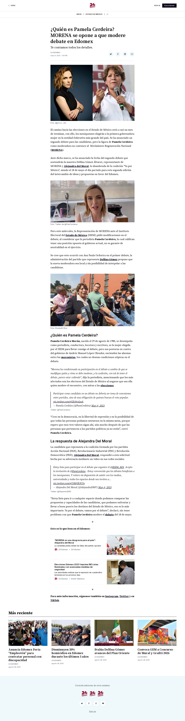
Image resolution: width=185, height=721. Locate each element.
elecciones (107, 385)
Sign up (92, 711)
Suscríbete (169, 5)
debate (109, 514)
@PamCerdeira (77, 471)
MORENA (56, 150)
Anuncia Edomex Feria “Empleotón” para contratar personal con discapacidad (25, 655)
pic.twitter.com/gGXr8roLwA (68, 401)
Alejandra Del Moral (86, 455)
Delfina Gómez (108, 259)
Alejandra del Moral (76, 166)
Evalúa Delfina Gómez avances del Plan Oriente (112, 651)
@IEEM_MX (117, 467)
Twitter (124, 596)
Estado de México (94, 14)
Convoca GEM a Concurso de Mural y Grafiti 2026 (155, 651)
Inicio (79, 14)
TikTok (54, 600)
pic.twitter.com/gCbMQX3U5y (69, 483)
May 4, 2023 (98, 405)
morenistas (68, 357)
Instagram (111, 596)
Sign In (157, 5)
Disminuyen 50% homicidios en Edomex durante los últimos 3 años (70, 653)
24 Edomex (55, 52)
